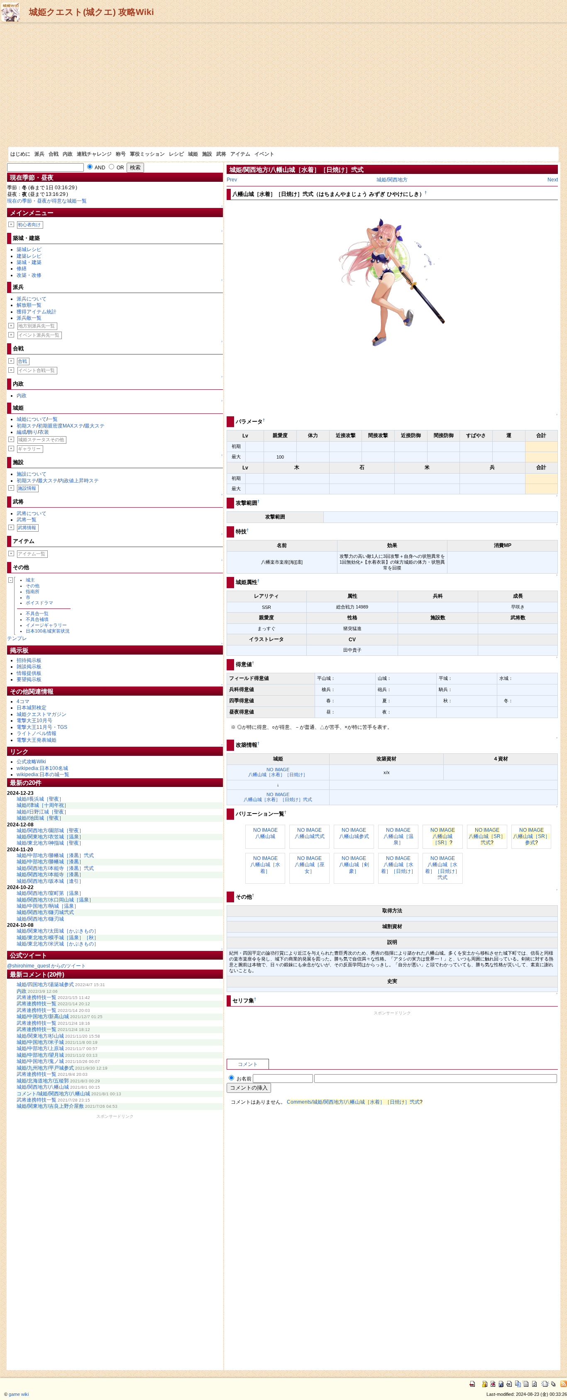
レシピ (176, 154)
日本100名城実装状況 (48, 630)
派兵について (31, 299)
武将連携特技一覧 (36, 997)
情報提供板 (29, 673)
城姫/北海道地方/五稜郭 (43, 1081)
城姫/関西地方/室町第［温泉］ (50, 893)
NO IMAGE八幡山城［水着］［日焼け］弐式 (278, 797)
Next (552, 180)
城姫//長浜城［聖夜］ (40, 799)
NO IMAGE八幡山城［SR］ (442, 836)
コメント (248, 1064)
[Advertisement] (283, 85)
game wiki (19, 1394)
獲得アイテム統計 (36, 312)
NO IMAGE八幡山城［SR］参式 (531, 836)
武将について (31, 513)
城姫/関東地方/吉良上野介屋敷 (50, 1106)
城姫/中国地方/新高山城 (43, 1016)
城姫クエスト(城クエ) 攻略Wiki (91, 12)
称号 (121, 154)
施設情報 (27, 488)
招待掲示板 (29, 660)
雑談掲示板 (29, 666)
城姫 (193, 154)
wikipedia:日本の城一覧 (43, 774)
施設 (207, 154)
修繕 (22, 268)
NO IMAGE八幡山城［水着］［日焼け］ (278, 772)
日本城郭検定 (31, 708)
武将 (221, 154)
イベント (264, 154)
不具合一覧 (37, 613)
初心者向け (29, 224)
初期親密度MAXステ (60, 426)
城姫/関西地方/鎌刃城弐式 (45, 912)
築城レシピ (29, 249)
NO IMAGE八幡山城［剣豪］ (354, 864)
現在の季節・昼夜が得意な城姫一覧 (47, 201)
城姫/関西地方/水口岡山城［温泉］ (55, 900)
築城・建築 (29, 262)
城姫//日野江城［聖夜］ (43, 812)
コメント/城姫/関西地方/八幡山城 (53, 1094)
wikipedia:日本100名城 (42, 768)
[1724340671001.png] (392, 307)
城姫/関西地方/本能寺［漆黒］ (50, 874)
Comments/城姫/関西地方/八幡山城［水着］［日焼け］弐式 (353, 1102)
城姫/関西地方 (392, 180)
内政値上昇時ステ (79, 481)
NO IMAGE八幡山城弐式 (310, 833)
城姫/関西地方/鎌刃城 (40, 919)
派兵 (39, 154)
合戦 (54, 154)
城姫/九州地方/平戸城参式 (45, 1068)
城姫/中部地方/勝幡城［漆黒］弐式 (55, 855)
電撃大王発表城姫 (36, 740)
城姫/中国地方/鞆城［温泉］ (48, 906)
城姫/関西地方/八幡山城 (43, 1087)
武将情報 (27, 527)
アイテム (240, 154)
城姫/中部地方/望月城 (40, 1055)
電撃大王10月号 (34, 720)
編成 (22, 432)
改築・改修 (29, 275)
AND (99, 168)
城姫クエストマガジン (41, 714)
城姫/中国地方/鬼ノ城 (40, 1061)
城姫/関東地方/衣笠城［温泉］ (50, 837)
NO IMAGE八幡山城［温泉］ (398, 836)
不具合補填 (37, 619)
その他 (32, 585)
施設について (31, 474)
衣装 (44, 432)
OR (119, 168)
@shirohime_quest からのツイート (46, 966)
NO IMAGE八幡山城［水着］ (265, 864)
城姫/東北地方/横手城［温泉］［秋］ (58, 938)
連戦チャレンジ (94, 154)
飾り (33, 432)
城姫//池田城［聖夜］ (40, 818)
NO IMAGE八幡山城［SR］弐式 (487, 836)
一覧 (53, 419)
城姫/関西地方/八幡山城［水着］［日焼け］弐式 (297, 169)
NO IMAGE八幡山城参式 (354, 833)
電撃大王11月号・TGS (42, 727)
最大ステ (95, 426)
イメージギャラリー (46, 625)
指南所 (32, 591)
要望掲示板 (29, 679)
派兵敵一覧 (29, 318)
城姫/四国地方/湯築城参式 (45, 984)
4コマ (23, 701)
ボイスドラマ (39, 602)
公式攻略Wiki (31, 762)
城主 (30, 579)
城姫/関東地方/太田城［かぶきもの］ (58, 931)
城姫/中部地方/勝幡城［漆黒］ (50, 862)
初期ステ (27, 426)
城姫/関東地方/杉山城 (40, 1036)
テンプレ (17, 638)
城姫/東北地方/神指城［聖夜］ (50, 843)
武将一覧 (27, 520)
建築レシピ (29, 256)
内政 (68, 154)
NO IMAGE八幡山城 (265, 833)
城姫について (31, 419)
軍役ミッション (147, 154)
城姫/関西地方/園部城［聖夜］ (50, 830)
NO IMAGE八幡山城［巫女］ (310, 864)
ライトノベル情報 (36, 733)
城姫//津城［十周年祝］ (43, 805)
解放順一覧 (29, 305)
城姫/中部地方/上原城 (40, 1048)
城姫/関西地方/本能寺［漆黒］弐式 (55, 868)
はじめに (20, 154)
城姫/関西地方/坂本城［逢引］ (50, 881)
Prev (232, 180)
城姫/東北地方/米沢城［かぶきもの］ (58, 944)
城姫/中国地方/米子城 (40, 1042)
